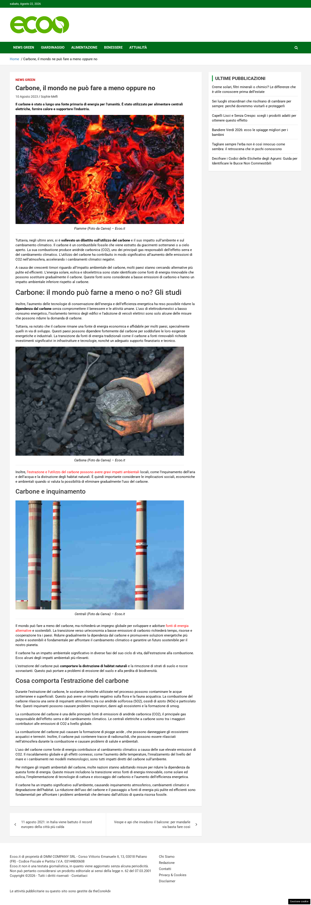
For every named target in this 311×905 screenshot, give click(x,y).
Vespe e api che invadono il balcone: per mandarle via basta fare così (152, 824)
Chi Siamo (167, 857)
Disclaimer (167, 881)
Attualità (138, 47)
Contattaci (79, 876)
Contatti (165, 869)
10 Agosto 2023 (26, 96)
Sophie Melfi (49, 96)
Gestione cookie (299, 901)
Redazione (167, 863)
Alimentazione (84, 47)
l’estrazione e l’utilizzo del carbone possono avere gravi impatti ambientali (83, 472)
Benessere (113, 47)
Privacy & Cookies (172, 875)
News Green (23, 47)
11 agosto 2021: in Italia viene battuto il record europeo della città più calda (56, 824)
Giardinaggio (52, 47)
